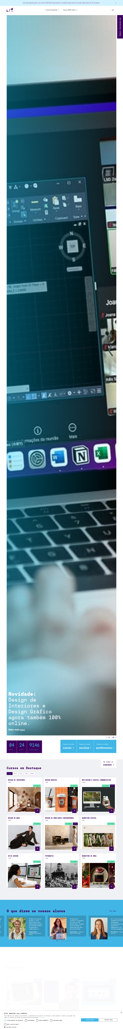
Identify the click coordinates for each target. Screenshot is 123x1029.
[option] (61, 374)
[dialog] (61, 1020)
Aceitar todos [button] (90, 1019)
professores (104, 747)
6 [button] (67, 940)
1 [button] (57, 940)
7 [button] (69, 940)
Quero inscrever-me (120, 27)
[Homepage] (10, 11)
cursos (67, 747)
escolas (84, 747)
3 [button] (61, 940)
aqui (39, 730)
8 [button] (71, 940)
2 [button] (59, 940)
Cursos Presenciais (51, 10)
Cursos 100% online (69, 10)
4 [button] (63, 940)
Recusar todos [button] (109, 1019)
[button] (41, 1027)
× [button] (121, 1012)
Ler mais (42, 1017)
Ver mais (113, 911)
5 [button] (65, 940)
